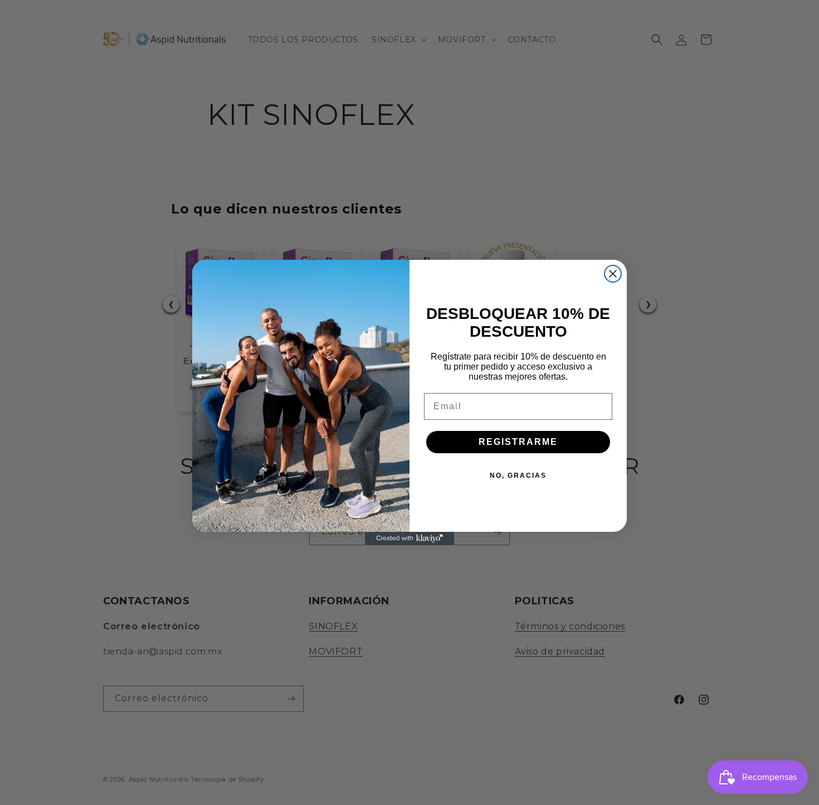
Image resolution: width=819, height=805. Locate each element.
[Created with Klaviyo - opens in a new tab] (409, 538)
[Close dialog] (612, 273)
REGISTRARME (518, 442)
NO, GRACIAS (518, 475)
